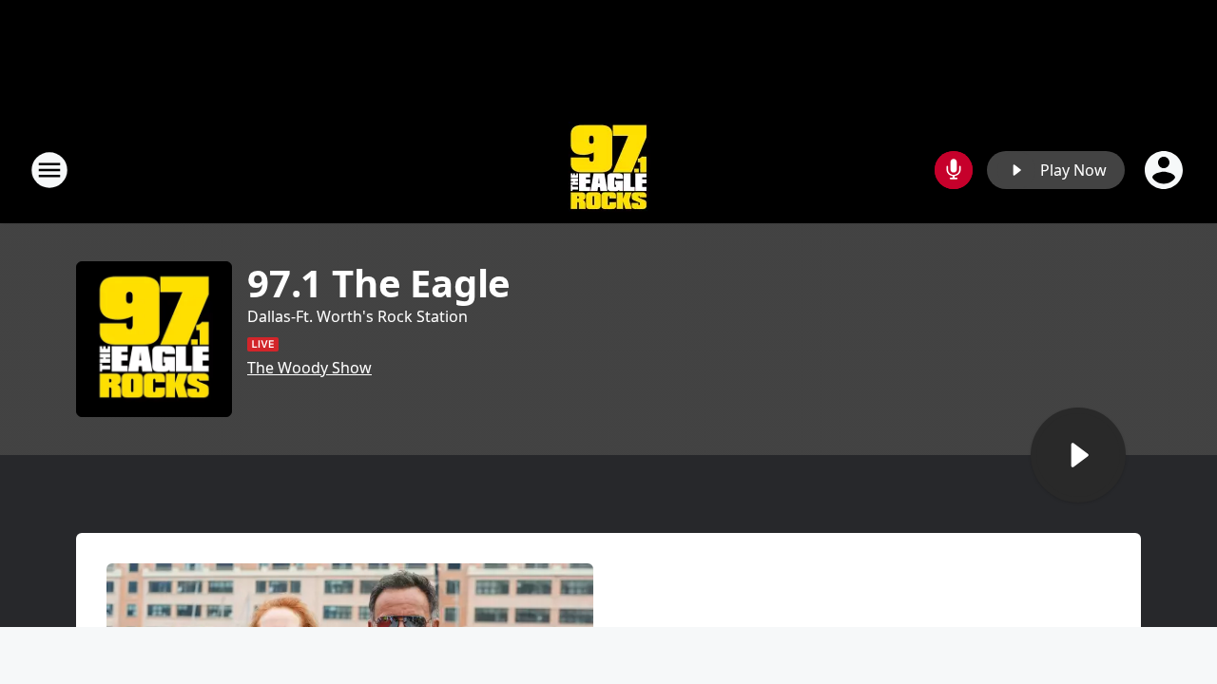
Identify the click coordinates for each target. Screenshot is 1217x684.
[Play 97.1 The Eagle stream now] (154, 339)
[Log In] (1166, 170)
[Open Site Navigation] (49, 170)
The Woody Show (309, 367)
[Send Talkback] (954, 170)
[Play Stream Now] (1078, 455)
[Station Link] (608, 169)
